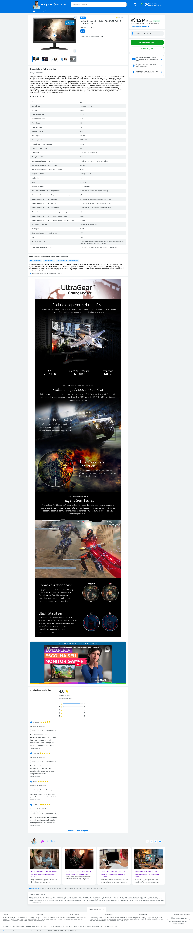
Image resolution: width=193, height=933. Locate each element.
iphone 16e (100, 899)
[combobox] (99, 4)
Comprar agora (147, 49)
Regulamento (109, 914)
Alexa (150, 900)
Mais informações (95, 909)
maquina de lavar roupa (77, 900)
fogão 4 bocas (128, 900)
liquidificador (91, 900)
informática (12, 931)
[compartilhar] (74, 51)
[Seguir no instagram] (155, 841)
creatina (32, 899)
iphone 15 (98, 897)
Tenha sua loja (74, 914)
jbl (51, 900)
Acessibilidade (143, 914)
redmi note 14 (57, 900)
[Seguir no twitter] (147, 841)
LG (81, 102)
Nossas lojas (39, 914)
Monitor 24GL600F (101, 888)
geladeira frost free (116, 900)
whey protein (40, 899)
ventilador (123, 899)
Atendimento (59, 11)
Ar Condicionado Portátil (154, 899)
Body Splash (45, 900)
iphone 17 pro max (65, 899)
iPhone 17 (41, 897)
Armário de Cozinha (141, 900)
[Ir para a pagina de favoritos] (135, 4)
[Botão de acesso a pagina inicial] (42, 4)
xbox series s (109, 899)
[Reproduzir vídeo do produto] (54, 35)
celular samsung (90, 899)
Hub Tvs (91, 897)
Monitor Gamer (66, 888)
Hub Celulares (73, 897)
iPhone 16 (48, 897)
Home (5, 931)
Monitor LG (90, 888)
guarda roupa (104, 900)
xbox (150, 897)
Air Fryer (116, 897)
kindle (56, 899)
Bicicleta (37, 900)
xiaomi (117, 899)
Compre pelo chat (180, 918)
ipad (97, 900)
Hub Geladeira (83, 897)
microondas (49, 899)
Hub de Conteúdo (61, 897)
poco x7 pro (143, 897)
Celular (143, 899)
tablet (31, 900)
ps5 (111, 897)
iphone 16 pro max (126, 897)
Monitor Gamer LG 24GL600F (51, 888)
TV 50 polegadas (158, 900)
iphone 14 (106, 897)
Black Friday (33, 897)
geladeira (136, 897)
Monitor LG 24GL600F (79, 888)
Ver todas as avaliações (78, 831)
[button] (123, 4)
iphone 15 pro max (78, 899)
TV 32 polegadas (35, 902)
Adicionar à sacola (148, 42)
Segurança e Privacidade (182, 914)
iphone (155, 897)
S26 (54, 897)
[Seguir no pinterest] (160, 841)
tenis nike (66, 900)
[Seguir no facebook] (151, 841)
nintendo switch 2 (133, 899)
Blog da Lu (6, 914)
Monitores (21, 931)
